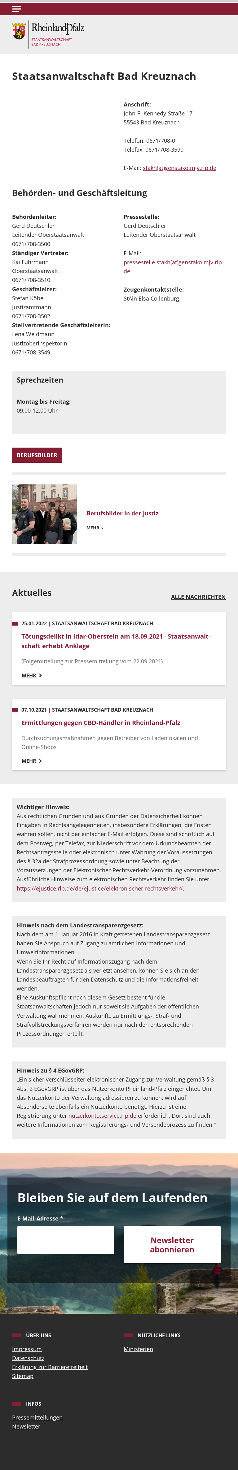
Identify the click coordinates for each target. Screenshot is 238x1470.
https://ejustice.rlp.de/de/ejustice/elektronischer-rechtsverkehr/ (100, 888)
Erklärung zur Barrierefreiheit (50, 1367)
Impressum (27, 1349)
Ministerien (138, 1349)
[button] (16, 9)
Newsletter (26, 1426)
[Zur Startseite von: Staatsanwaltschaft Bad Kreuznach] (48, 33)
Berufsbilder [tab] (37, 455)
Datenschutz (28, 1358)
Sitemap (22, 1376)
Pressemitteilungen (37, 1417)
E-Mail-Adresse (40, 1218)
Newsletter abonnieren (172, 1245)
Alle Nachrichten (198, 597)
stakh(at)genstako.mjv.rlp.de (179, 167)
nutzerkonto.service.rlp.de (102, 1115)
